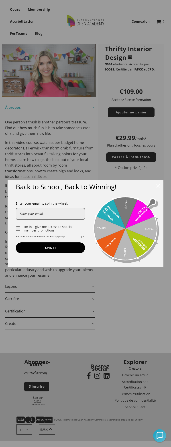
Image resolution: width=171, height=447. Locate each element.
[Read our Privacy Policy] (82, 237)
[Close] (158, 185)
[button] (159, 435)
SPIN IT (50, 248)
